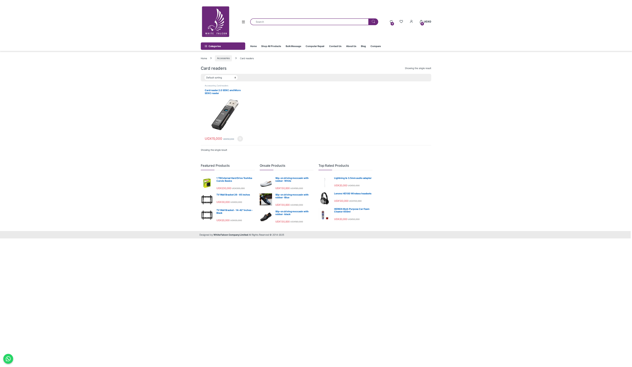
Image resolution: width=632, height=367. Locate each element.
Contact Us (335, 46)
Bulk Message (293, 46)
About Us (351, 46)
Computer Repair (315, 46)
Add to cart (240, 139)
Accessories (223, 58)
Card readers (222, 85)
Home (253, 46)
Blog (363, 46)
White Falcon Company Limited (230, 234)
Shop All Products (271, 46)
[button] (8, 359)
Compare (375, 46)
